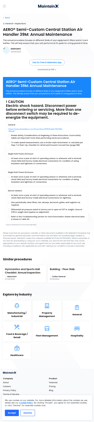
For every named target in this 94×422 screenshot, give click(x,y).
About (6, 382)
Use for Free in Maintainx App (47, 62)
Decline (28, 412)
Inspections (20, 23)
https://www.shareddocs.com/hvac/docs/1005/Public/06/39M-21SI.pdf (24, 130)
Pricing (52, 386)
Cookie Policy (26, 402)
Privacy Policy (9, 390)
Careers (7, 386)
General (9, 23)
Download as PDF (46, 69)
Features (53, 382)
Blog (51, 390)
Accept (12, 412)
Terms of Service (11, 394)
